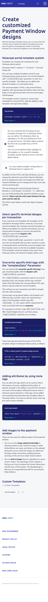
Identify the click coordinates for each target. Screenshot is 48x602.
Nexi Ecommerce (10, 531)
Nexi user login (10, 570)
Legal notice (8, 547)
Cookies (6, 554)
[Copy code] (41, 118)
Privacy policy (9, 539)
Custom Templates (12, 485)
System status (9, 562)
